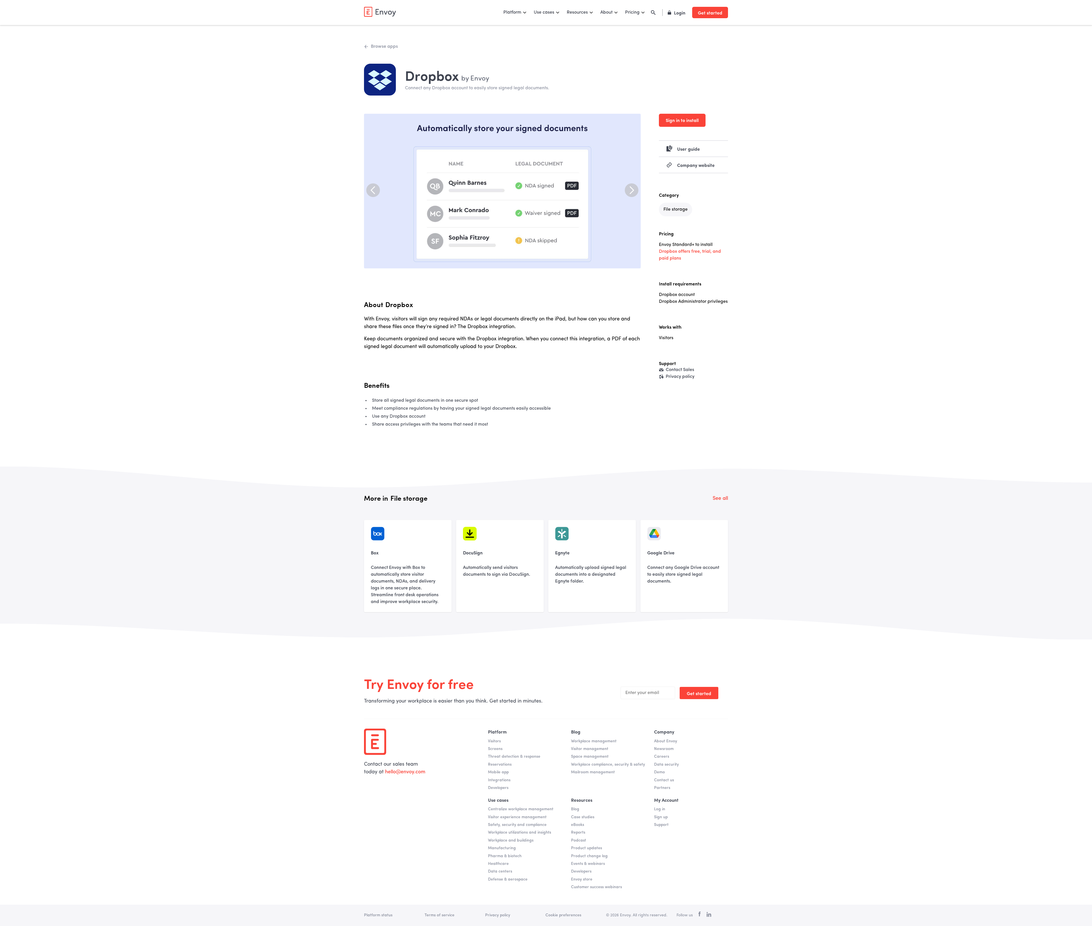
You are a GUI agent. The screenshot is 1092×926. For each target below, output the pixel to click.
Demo (659, 772)
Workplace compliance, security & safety (608, 765)
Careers (661, 757)
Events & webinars (588, 864)
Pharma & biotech (505, 856)
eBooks (577, 825)
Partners (662, 788)
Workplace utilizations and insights (519, 832)
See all (720, 498)
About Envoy (665, 741)
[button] (515, 12)
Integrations (499, 780)
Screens (495, 749)
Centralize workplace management (520, 809)
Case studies (582, 817)
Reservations (500, 765)
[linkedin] (708, 915)
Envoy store (581, 879)
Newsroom (664, 749)
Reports (578, 832)
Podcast (578, 840)
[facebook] (699, 915)
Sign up (661, 817)
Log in (659, 809)
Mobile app (498, 772)
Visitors (494, 741)
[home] (380, 12)
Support (661, 825)
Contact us (664, 780)
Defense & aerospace (508, 879)
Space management (590, 757)
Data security (666, 765)
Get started (710, 12)
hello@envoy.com (405, 771)
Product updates (586, 848)
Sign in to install (682, 120)
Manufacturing (502, 848)
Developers (498, 788)
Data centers (500, 871)
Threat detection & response (514, 757)
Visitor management (589, 749)
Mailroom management (593, 772)
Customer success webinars (596, 887)
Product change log (589, 856)
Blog (575, 809)
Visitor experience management (517, 817)
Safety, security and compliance (517, 825)
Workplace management (594, 741)
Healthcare (498, 864)
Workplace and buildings (510, 840)
